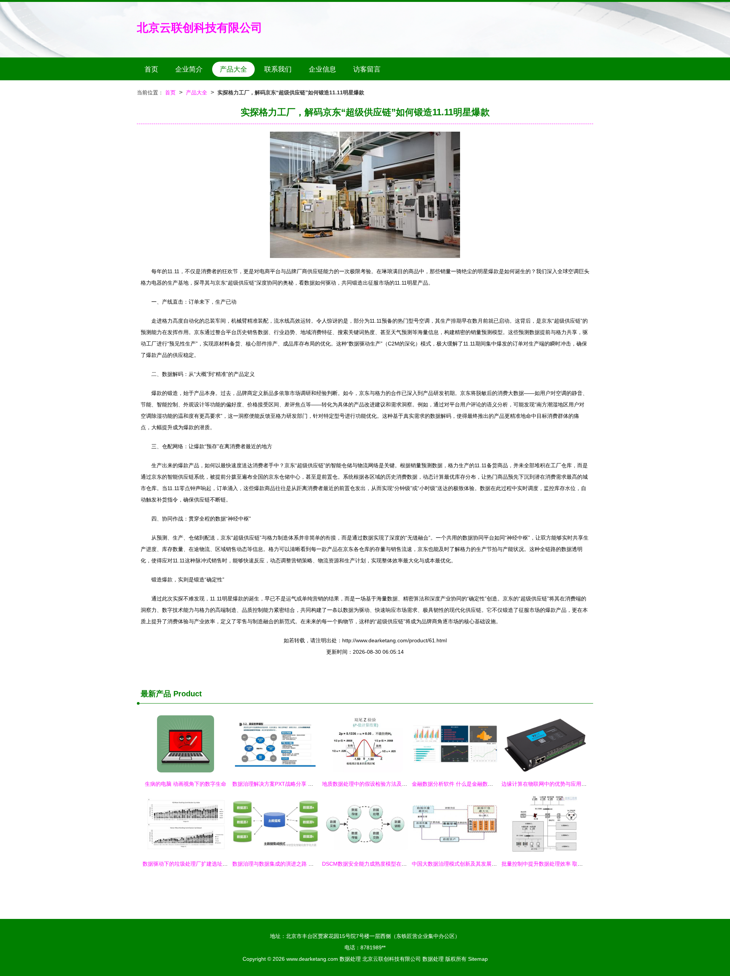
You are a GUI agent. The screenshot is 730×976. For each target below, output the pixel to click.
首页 (151, 69)
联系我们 (278, 69)
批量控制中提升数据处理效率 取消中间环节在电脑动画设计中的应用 (582, 864)
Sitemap (478, 959)
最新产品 (156, 693)
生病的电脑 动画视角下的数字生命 (185, 784)
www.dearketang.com (312, 959)
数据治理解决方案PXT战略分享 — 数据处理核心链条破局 (300, 784)
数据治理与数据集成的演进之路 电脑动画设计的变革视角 (299, 864)
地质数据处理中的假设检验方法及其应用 (370, 784)
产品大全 (233, 69)
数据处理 (350, 959)
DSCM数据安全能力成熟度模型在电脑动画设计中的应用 (388, 864)
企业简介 (189, 69)
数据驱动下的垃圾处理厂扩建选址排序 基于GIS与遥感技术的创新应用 (225, 864)
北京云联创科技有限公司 (199, 27)
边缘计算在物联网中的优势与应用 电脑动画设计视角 (563, 784)
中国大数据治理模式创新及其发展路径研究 (462, 864)
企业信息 (322, 69)
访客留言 (367, 69)
